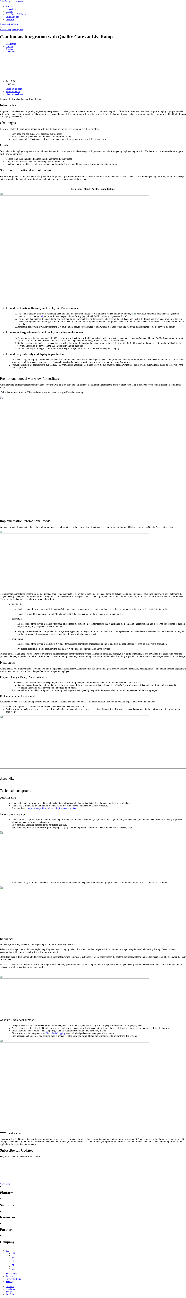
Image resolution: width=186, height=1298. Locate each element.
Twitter (9, 1291)
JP (13, 1266)
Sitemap (9, 1281)
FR (13, 1261)
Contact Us (11, 9)
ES (13, 1258)
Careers (9, 11)
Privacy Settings (13, 1279)
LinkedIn (10, 1286)
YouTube (10, 1294)
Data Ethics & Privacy (16, 14)
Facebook (10, 1289)
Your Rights (11, 1273)
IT (13, 1263)
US (13, 1253)
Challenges (11, 44)
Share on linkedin (14, 89)
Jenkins (9, 49)
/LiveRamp (5, 1)
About (9, 6)
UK (13, 1268)
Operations (11, 51)
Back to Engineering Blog (12, 29)
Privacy (9, 1276)
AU (7, 1250)
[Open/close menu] (1, 27)
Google (9, 46)
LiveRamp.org (12, 17)
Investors (10, 19)
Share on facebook (14, 94)
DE (13, 1255)
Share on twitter (13, 91)
